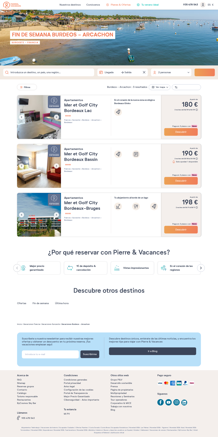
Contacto (22, 389)
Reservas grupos (25, 386)
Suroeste (18, 42)
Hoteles (136, 430)
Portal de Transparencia (76, 393)
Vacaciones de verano (158, 430)
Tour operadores (119, 399)
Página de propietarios (122, 389)
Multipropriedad (119, 393)
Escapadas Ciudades (66, 427)
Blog (113, 410)
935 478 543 (28, 418)
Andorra (99, 430)
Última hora (61, 303)
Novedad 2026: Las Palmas (139, 427)
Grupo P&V (116, 379)
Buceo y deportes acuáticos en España (118, 430)
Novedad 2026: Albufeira (86, 430)
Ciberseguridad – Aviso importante (81, 399)
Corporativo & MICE (121, 403)
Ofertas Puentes (82, 427)
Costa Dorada (94, 427)
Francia (32, 42)
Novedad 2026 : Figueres (159, 427)
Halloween (144, 430)
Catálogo (21, 393)
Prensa (114, 386)
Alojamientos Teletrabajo (30, 427)
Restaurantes (24, 399)
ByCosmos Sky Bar (26, 403)
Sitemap (21, 383)
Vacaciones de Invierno (49, 427)
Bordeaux (68, 122)
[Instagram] (176, 402)
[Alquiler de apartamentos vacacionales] (12, 5)
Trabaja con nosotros (121, 406)
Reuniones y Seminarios (123, 396)
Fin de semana (41, 303)
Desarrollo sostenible (121, 383)
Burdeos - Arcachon (91, 120)
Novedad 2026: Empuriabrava (41, 430)
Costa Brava (105, 427)
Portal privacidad (72, 383)
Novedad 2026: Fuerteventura (64, 430)
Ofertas (21, 303)
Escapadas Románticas (119, 427)
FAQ (19, 379)
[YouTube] (168, 402)
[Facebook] (160, 402)
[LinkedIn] (184, 403)
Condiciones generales (75, 379)
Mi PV (67, 413)
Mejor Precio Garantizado (77, 396)
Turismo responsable (27, 396)
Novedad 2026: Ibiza (177, 427)
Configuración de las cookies (78, 389)
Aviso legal (69, 386)
